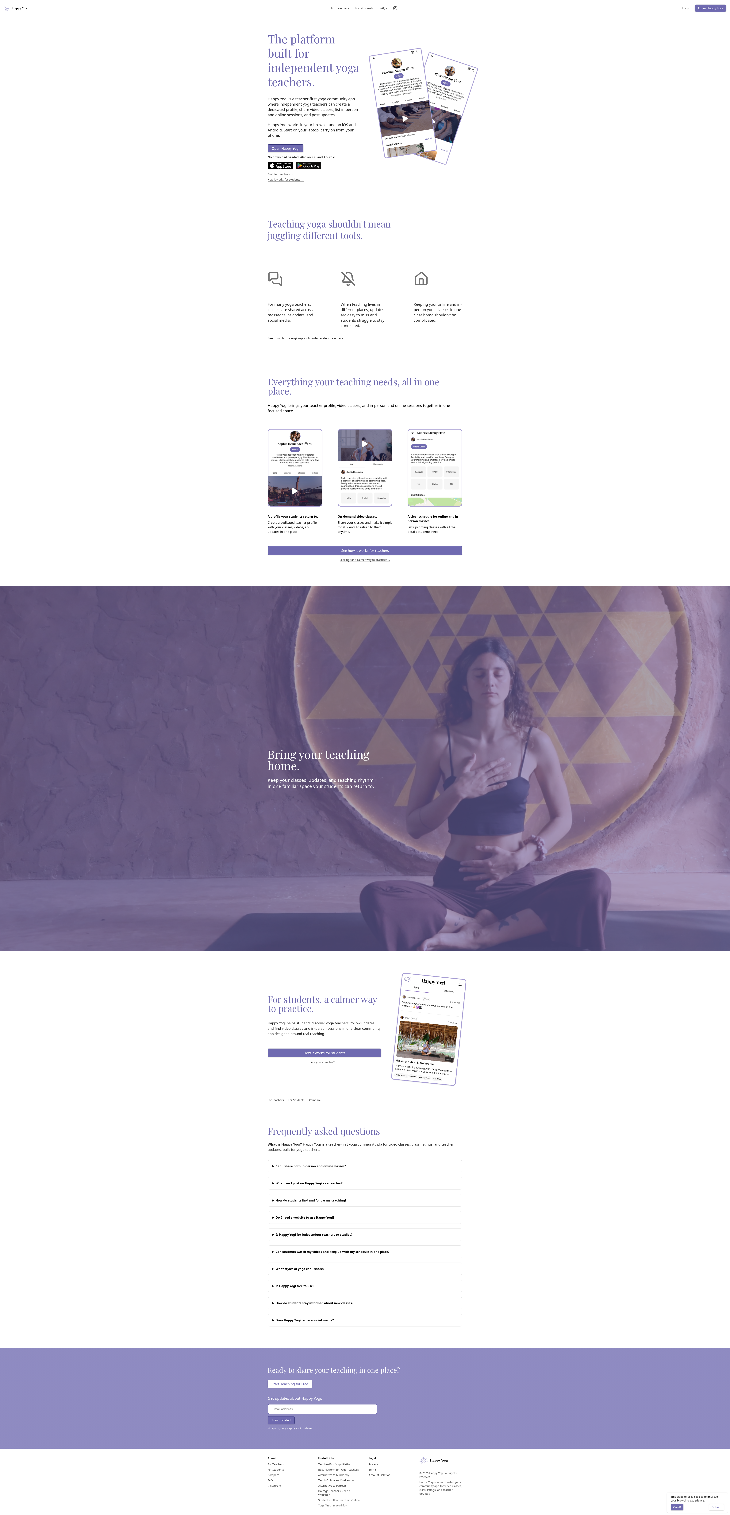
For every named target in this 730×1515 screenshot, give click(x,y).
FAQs (383, 8)
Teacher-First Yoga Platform (335, 1464)
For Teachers (276, 1100)
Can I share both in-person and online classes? (311, 1166)
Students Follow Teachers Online (339, 1500)
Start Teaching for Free (290, 1384)
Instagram (274, 1485)
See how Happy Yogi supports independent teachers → (307, 338)
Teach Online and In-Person (336, 1480)
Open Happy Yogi (710, 8)
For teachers (340, 8)
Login (686, 8)
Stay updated (281, 1420)
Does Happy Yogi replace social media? (305, 1320)
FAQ (270, 1480)
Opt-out (716, 1507)
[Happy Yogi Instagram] (396, 8)
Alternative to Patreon (332, 1485)
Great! (677, 1507)
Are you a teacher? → (324, 1062)
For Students (296, 1100)
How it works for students (324, 1053)
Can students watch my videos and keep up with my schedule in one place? (333, 1252)
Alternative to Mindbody (333, 1475)
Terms (373, 1469)
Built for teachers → (280, 174)
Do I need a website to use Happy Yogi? (305, 1217)
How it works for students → (286, 179)
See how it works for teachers (365, 550)
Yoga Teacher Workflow (333, 1505)
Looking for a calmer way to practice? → (365, 560)
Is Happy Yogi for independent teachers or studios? (314, 1235)
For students (364, 8)
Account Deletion (379, 1475)
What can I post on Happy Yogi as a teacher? (309, 1183)
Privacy (373, 1464)
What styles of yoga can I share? (300, 1269)
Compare (315, 1100)
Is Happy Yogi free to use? (295, 1286)
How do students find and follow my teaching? (311, 1200)
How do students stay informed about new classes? (314, 1303)
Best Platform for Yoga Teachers (338, 1469)
